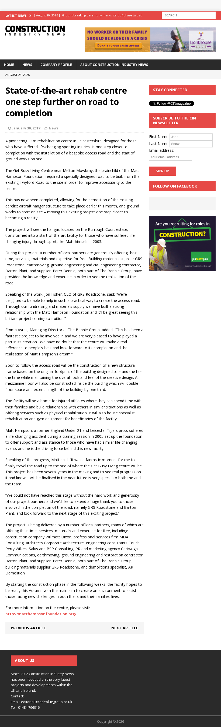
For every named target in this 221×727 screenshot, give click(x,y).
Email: (16, 701)
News (27, 64)
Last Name (158, 143)
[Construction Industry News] (35, 30)
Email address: (161, 150)
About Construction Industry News (114, 64)
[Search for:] (189, 14)
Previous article (28, 627)
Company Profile (56, 64)
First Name (158, 136)
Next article (124, 627)
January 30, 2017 (26, 128)
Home (9, 64)
